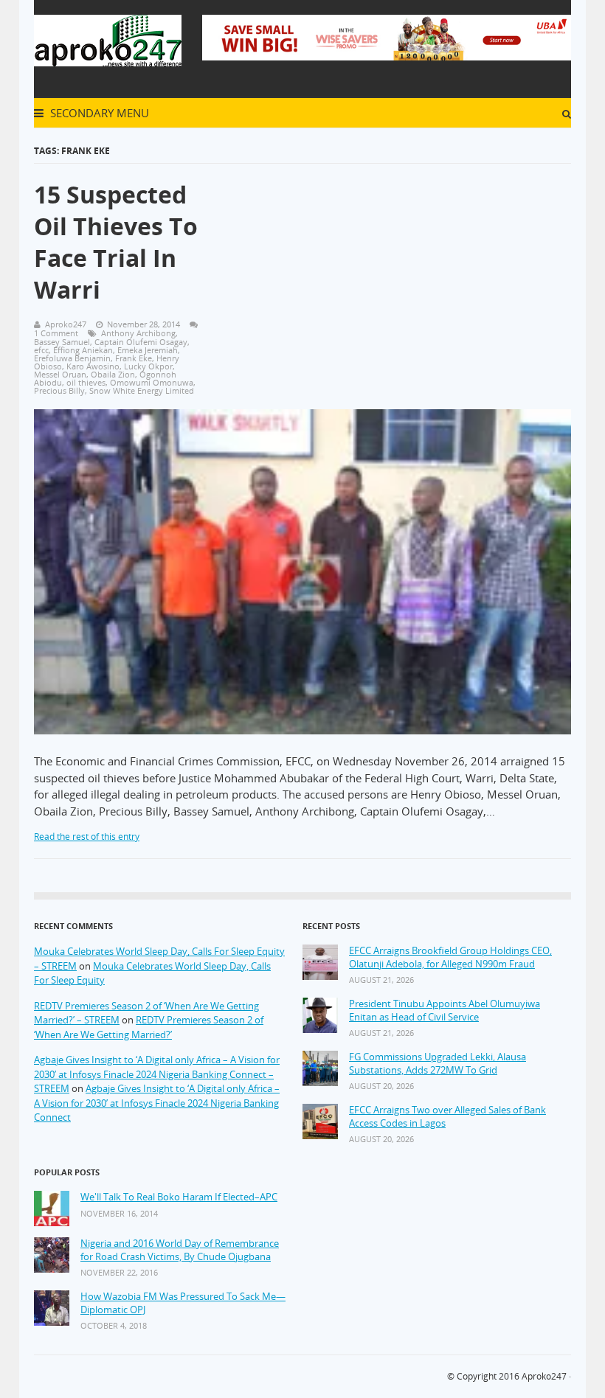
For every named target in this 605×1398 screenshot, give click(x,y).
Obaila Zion (113, 374)
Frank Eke (133, 358)
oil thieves (86, 382)
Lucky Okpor (148, 366)
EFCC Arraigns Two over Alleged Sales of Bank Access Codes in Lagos (447, 1117)
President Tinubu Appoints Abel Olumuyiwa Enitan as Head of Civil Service (444, 1010)
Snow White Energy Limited (141, 390)
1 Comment (56, 332)
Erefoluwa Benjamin (72, 358)
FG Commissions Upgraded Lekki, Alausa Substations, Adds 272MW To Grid (437, 1064)
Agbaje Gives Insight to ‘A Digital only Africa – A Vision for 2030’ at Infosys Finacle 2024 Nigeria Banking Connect (157, 1103)
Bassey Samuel (62, 341)
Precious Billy (59, 390)
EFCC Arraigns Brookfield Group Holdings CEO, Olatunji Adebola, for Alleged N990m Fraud (450, 957)
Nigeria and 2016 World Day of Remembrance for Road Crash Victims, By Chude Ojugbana (179, 1250)
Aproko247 (544, 1376)
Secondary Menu (98, 112)
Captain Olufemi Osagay (140, 341)
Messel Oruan (60, 374)
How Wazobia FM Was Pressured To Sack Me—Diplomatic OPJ (183, 1303)
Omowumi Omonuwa (151, 382)
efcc (41, 349)
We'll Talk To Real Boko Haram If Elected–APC (178, 1197)
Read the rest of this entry (86, 836)
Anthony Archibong (138, 332)
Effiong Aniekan (83, 349)
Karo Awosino (93, 366)
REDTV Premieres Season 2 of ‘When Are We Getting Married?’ (148, 1027)
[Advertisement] (403, 264)
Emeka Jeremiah (147, 349)
